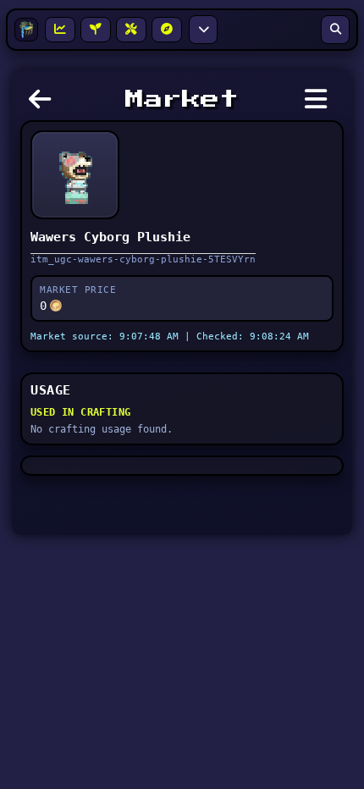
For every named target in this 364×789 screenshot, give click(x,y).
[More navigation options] (203, 29)
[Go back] (44, 104)
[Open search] (335, 29)
